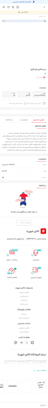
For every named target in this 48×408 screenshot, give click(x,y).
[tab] (38, 120)
